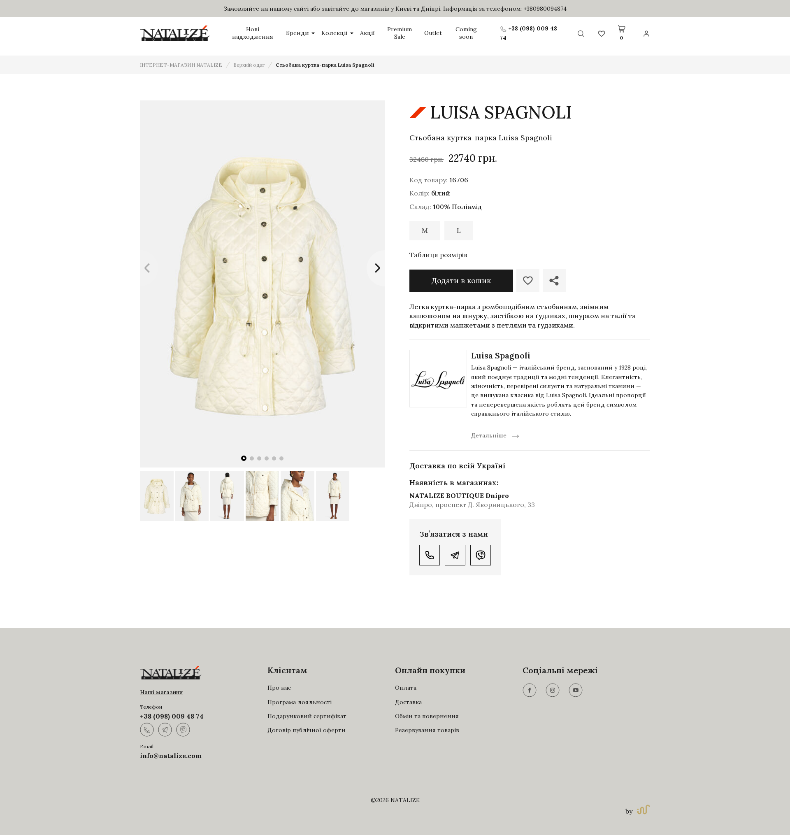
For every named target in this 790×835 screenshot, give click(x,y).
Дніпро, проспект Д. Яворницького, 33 (472, 504)
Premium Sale (399, 33)
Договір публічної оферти (306, 730)
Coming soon (466, 33)
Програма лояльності (299, 702)
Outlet (433, 33)
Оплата (405, 687)
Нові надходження (252, 33)
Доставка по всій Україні (457, 465)
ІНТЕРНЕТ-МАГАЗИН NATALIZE (181, 65)
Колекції (334, 33)
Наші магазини (161, 692)
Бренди (297, 33)
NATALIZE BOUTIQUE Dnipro (459, 495)
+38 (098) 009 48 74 (172, 716)
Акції (367, 33)
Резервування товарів (427, 730)
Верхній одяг (249, 65)
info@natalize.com (171, 755)
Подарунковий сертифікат (306, 716)
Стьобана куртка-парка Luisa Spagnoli (325, 65)
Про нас (279, 687)
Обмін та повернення (427, 716)
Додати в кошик (461, 280)
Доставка (408, 702)
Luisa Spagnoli (500, 355)
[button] (243, 458)
